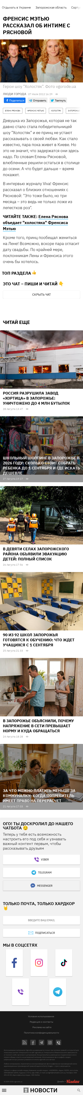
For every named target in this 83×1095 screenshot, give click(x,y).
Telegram (45, 872)
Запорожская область (51, 7)
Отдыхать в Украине (16, 7)
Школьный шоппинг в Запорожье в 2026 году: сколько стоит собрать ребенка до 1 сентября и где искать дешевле (41, 465)
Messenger (45, 885)
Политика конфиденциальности (41, 1032)
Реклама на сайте (42, 1027)
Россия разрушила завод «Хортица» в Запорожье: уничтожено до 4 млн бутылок (36, 398)
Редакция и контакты (41, 1021)
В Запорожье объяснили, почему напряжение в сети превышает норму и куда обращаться (38, 725)
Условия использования (41, 1016)
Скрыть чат (41, 294)
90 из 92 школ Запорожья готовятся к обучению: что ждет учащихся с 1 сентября (39, 639)
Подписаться (45, 933)
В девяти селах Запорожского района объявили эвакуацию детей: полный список (36, 554)
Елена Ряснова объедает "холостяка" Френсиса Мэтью (35, 222)
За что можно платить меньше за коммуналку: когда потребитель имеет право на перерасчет (39, 795)
